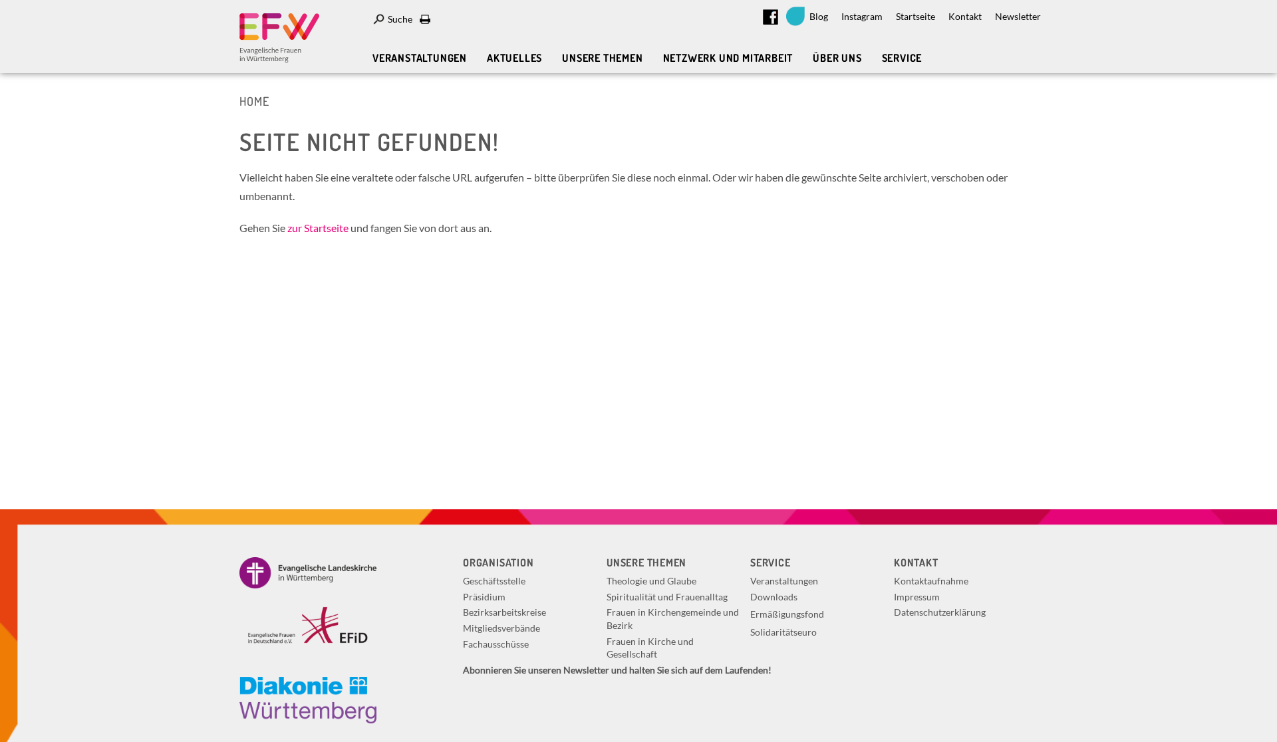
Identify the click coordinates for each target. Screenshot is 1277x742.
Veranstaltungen (419, 57)
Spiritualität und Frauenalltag (667, 596)
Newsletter (1018, 16)
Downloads (773, 596)
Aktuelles (514, 57)
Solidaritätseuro (783, 632)
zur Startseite (318, 227)
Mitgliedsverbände (501, 628)
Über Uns (837, 57)
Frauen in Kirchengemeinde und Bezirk (673, 618)
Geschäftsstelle (494, 580)
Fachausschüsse (496, 644)
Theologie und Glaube (651, 580)
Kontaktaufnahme (931, 580)
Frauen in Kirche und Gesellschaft (650, 648)
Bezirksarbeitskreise (504, 612)
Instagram (862, 16)
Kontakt (965, 16)
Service (902, 57)
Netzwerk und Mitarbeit (728, 57)
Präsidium (484, 596)
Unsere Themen (602, 57)
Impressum (917, 596)
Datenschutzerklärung (940, 612)
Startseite (915, 16)
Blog (818, 16)
